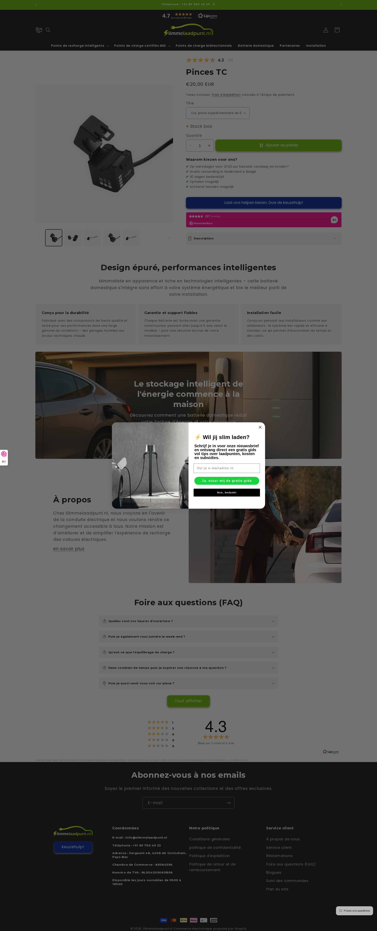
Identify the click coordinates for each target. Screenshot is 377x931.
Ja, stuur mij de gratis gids (227, 480)
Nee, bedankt (227, 492)
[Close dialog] (260, 427)
